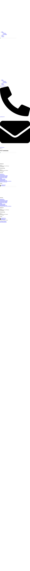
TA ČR (2, 35)
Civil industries (5, 34)
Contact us (3, 36)
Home (2, 31)
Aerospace (4, 81)
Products (3, 32)
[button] (15, 15)
